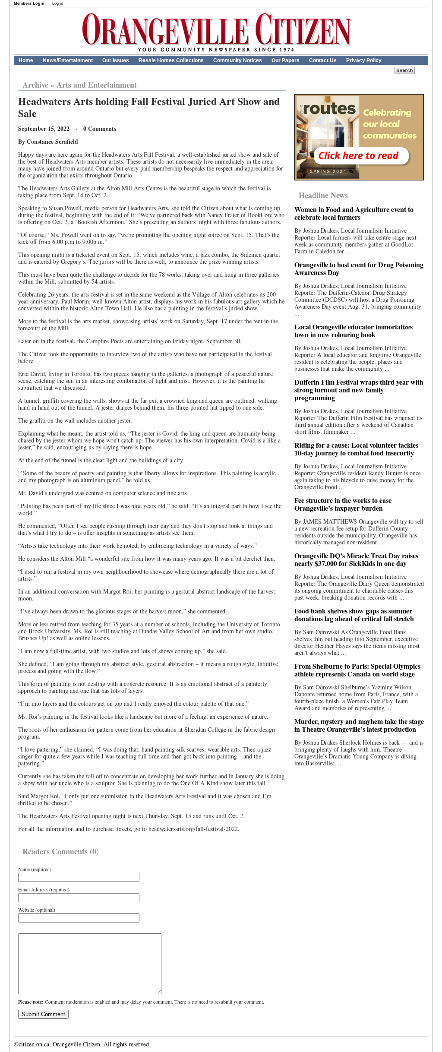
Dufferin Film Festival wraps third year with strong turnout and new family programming (358, 389)
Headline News (323, 195)
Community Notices (237, 60)
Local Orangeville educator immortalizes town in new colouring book (353, 330)
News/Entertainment (68, 60)
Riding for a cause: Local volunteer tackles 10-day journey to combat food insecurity (356, 449)
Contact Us (323, 60)
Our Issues (115, 60)
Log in (57, 3)
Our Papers (286, 60)
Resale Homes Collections (171, 60)
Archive (35, 84)
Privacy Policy (364, 60)
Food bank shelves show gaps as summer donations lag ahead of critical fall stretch (354, 614)
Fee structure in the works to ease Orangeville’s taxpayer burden (342, 504)
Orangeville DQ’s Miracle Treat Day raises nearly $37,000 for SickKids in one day (356, 559)
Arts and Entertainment (97, 84)
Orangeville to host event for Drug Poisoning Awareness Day (358, 268)
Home (26, 60)
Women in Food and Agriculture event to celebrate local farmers (354, 213)
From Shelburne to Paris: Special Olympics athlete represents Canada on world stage (357, 670)
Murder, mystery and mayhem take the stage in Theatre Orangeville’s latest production (359, 725)
